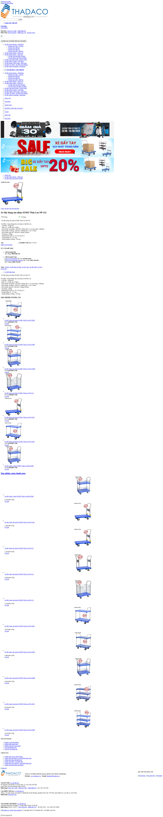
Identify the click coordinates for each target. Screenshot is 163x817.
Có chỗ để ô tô (14, 783)
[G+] (150, 775)
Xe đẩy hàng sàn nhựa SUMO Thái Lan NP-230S (20, 704)
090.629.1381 (22, 788)
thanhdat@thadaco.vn (53, 776)
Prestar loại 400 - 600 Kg (15, 51)
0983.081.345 (12, 794)
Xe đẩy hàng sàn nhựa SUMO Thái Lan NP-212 (19, 574)
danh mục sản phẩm (20, 41)
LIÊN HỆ (7, 115)
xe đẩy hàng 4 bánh (15, 267)
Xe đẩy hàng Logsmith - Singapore (15, 66)
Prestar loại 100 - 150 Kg (15, 46)
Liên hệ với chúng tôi (11, 749)
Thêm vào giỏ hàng (6, 245)
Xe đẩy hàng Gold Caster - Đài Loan (16, 63)
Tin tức (7, 112)
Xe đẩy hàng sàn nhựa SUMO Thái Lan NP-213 (19, 393)
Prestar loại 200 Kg (14, 48)
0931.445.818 (12, 32)
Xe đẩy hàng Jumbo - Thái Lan (14, 53)
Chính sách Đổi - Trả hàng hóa (14, 761)
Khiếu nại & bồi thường (12, 742)
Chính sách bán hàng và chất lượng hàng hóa (18, 758)
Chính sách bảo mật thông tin (13, 760)
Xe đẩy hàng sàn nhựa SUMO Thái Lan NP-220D (20, 320)
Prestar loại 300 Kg (14, 49)
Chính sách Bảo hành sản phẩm (14, 765)
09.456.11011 (31, 32)
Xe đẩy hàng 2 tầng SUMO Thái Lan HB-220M (19, 466)
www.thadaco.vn (36, 776)
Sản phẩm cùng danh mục (13, 473)
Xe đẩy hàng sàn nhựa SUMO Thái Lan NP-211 (19, 548)
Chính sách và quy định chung (14, 756)
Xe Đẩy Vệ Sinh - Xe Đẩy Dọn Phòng (16, 65)
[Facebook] (141, 775)
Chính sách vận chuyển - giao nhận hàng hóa (18, 763)
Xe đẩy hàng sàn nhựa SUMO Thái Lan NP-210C (20, 417)
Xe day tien (25, 267)
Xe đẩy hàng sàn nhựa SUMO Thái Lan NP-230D (20, 344)
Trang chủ (8, 98)
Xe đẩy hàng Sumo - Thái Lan (14, 54)
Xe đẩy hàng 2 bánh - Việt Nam (14, 61)
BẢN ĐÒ (7, 118)
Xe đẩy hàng (33, 267)
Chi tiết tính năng (10, 272)
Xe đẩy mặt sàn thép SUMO (16, 56)
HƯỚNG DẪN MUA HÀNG (14, 108)
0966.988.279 (22, 31)
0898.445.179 (22, 32)
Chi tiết (7, 324)
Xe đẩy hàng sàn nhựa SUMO (17, 58)
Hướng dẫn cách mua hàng (13, 746)
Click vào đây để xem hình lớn (10, 208)
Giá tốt (7, 267)
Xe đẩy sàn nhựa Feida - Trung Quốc (16, 59)
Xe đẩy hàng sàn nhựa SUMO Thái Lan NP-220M (20, 369)
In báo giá (4, 269)
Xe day (40, 267)
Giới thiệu (7, 101)
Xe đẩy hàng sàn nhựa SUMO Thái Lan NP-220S (20, 441)
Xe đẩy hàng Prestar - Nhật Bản (14, 44)
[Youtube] (159, 775)
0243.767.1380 (11, 31)
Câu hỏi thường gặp (10, 747)
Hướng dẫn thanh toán (11, 744)
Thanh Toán (8, 105)
